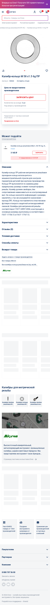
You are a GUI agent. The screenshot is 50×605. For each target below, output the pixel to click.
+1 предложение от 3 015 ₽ (28, 158)
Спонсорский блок (9, 139)
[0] (40, 12)
